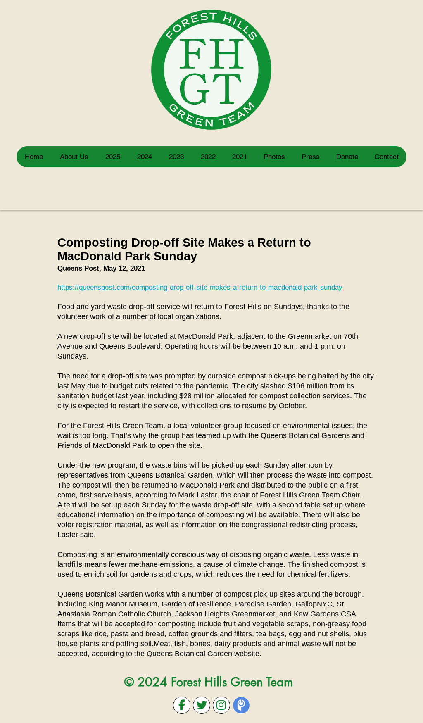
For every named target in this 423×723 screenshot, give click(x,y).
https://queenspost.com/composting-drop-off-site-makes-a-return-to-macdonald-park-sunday (199, 287)
